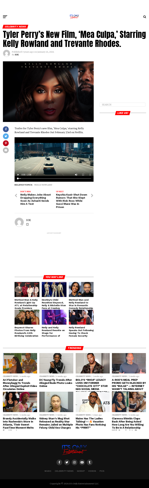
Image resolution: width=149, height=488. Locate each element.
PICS (102, 471)
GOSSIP (81, 471)
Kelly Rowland (43, 185)
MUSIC (48, 471)
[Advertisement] (74, 6)
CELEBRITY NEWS (64, 471)
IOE (17, 54)
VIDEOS (92, 471)
